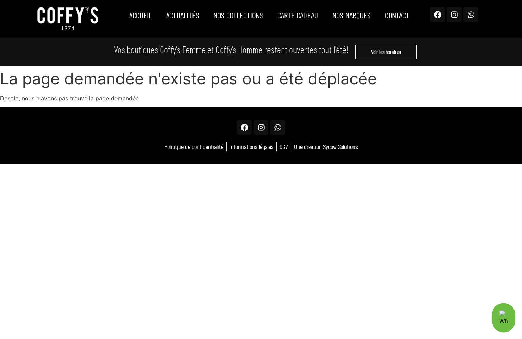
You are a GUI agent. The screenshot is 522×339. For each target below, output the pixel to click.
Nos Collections (238, 15)
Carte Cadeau (297, 15)
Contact (397, 15)
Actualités (182, 15)
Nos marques (351, 15)
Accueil (140, 15)
